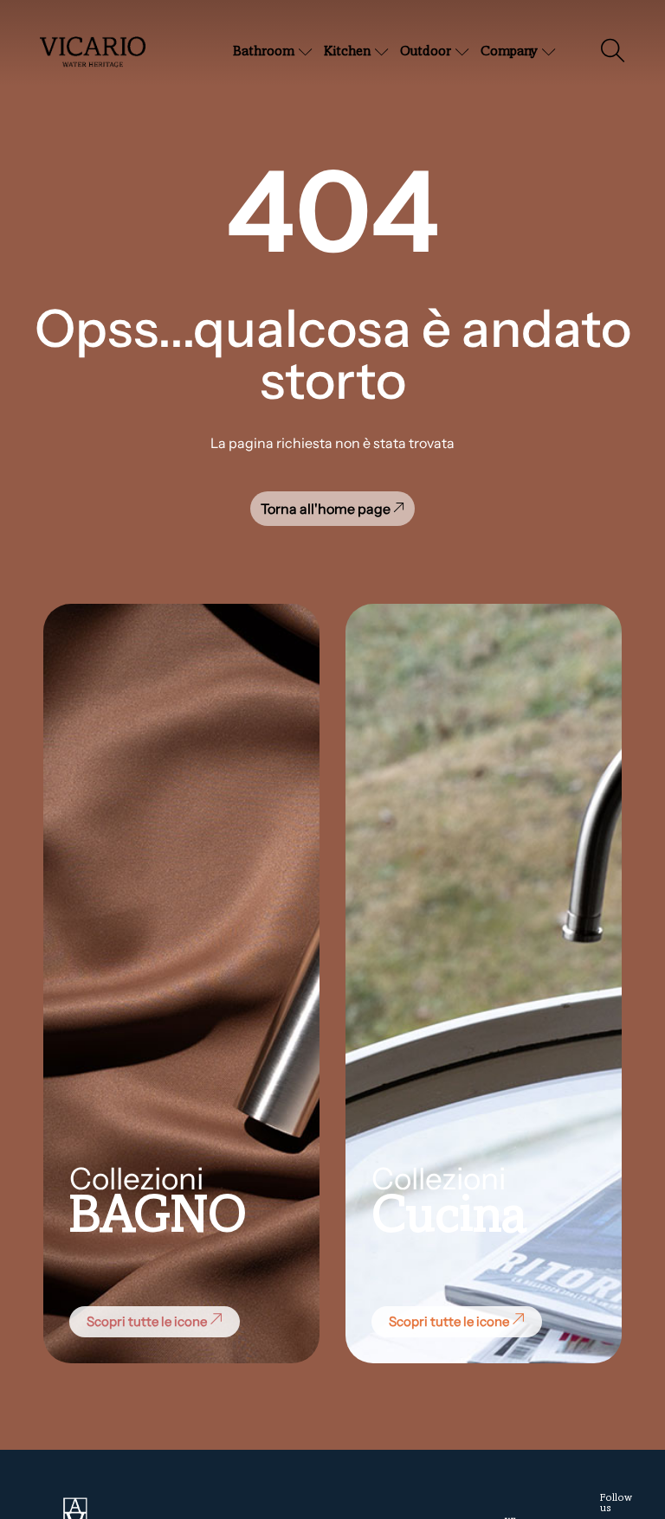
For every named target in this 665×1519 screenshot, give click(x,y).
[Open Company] (549, 52)
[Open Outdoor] (462, 52)
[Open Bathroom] (306, 52)
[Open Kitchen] (382, 52)
